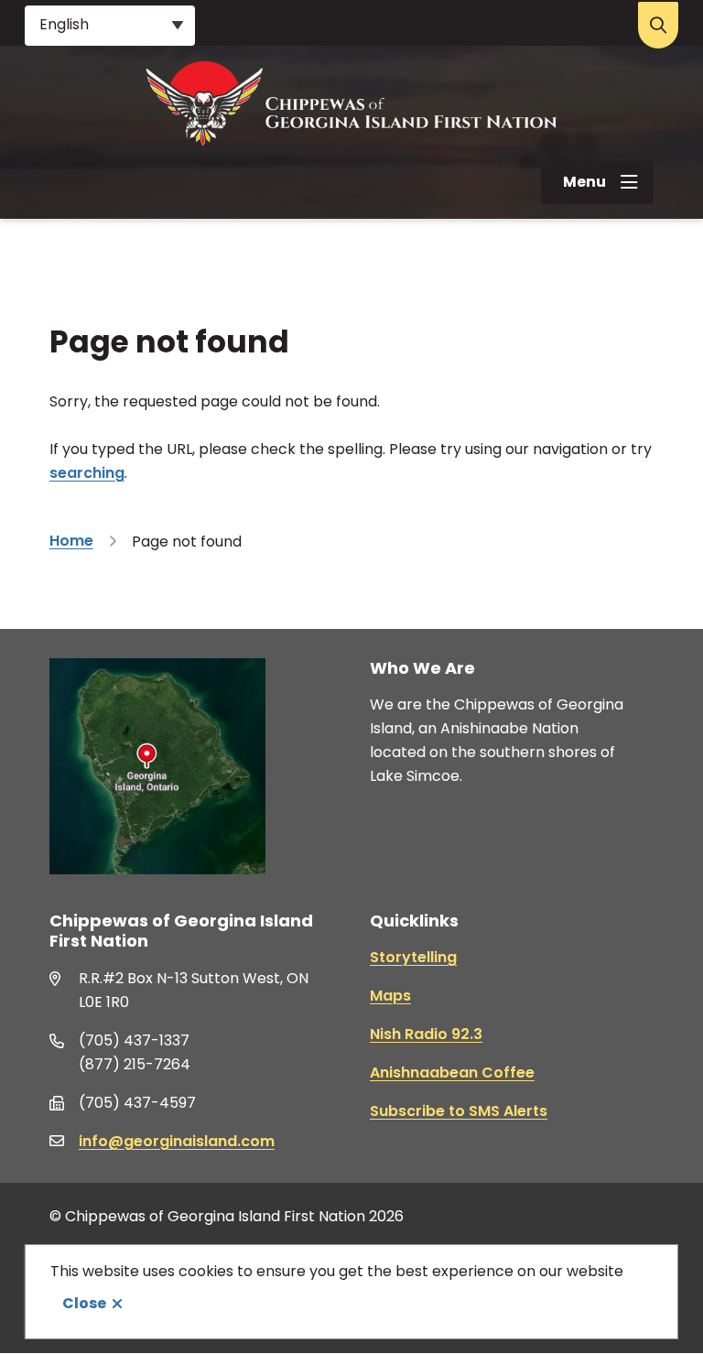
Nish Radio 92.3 (426, 1034)
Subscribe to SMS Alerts (458, 1110)
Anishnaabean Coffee (452, 1072)
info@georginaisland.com (177, 1141)
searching (86, 472)
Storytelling (413, 957)
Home (71, 540)
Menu (584, 181)
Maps (390, 995)
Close (84, 1303)
